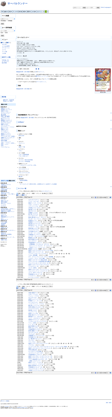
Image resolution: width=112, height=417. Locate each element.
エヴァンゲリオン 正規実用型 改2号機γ (39, 261)
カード (28, 193)
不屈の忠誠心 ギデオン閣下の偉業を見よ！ (13, 208)
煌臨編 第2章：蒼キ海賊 (22, 71)
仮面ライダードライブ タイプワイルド (38, 264)
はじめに (4, 44)
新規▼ (10, 11)
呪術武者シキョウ (33, 228)
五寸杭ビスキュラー (6, 121)
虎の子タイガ (32, 211)
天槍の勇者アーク (33, 292)
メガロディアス (5, 117)
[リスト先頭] (110, 279)
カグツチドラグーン (33, 199)
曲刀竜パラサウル (33, 214)
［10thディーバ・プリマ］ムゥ (36, 247)
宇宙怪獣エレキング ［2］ (35, 274)
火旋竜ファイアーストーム (35, 370)
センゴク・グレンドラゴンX (36, 236)
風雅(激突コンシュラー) (7, 217)
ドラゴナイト (32, 275)
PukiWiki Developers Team (22, 407)
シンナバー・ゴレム (33, 226)
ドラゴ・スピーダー (33, 201)
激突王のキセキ (5, 192)
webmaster (7, 406)
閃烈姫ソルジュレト (6, 109)
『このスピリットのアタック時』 (28, 165)
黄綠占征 (3, 233)
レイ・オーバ (32, 324)
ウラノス (3, 214)
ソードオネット (5, 132)
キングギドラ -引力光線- (35, 351)
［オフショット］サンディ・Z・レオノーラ (40, 245)
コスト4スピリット (24, 169)
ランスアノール (32, 311)
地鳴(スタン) (4, 227)
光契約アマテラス (6, 184)
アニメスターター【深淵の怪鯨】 (10, 136)
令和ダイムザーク (6, 188)
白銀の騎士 (4, 186)
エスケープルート (6, 112)
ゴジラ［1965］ (32, 268)
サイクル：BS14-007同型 (26, 160)
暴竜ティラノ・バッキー (35, 362)
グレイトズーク (5, 125)
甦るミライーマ (5, 119)
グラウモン (31, 345)
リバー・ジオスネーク (34, 318)
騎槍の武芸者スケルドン (35, 365)
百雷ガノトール (5, 108)
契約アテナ (4, 215)
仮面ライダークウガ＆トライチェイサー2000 (40, 250)
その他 (4, 53)
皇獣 (20, 147)
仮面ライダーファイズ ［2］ (36, 252)
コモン (20, 150)
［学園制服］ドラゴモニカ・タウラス (38, 244)
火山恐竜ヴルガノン (33, 231)
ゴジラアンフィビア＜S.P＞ (36, 353)
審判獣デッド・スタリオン (35, 316)
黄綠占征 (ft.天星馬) (6, 234)
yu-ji (11, 408)
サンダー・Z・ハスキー (34, 233)
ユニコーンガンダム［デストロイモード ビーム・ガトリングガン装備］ (48, 346)
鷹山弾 (20, 176)
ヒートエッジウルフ (33, 277)
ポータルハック (5, 113)
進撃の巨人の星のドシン (7, 211)
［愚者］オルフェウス (34, 361)
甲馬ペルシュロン (33, 327)
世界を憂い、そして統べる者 (9, 194)
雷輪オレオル (4, 129)
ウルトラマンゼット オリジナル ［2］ (38, 263)
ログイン (39, 11)
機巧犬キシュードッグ (42, 76)
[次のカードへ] (38, 69)
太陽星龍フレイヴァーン (35, 234)
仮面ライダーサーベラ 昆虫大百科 (37, 260)
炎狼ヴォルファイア (33, 299)
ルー (2, 218)
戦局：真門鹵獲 (5, 116)
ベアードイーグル (33, 206)
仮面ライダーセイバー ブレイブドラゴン (39, 348)
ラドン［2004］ (32, 323)
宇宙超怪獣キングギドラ (35, 242)
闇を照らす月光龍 (6, 210)
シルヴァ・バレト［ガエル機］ (36, 258)
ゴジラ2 (3, 199)
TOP (2, 11)
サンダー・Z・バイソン (34, 218)
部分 (6, 32)
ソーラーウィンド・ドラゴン (36, 304)
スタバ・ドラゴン (33, 294)
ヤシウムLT (31, 334)
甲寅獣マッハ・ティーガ (35, 300)
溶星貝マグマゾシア (33, 319)
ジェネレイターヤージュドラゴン (37, 321)
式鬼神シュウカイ (33, 212)
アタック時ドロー (23, 156)
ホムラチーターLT (33, 332)
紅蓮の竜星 (4, 190)
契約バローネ (4, 200)
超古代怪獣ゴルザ (33, 239)
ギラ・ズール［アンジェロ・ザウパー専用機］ (41, 256)
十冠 (23, 147)
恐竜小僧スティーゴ (33, 315)
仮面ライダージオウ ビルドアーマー (38, 343)
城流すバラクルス (6, 135)
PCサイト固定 (5, 401)
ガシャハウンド (5, 139)
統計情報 (4, 62)
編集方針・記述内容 (8, 100)
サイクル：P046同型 (24, 161)
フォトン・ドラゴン (33, 296)
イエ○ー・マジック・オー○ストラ (10, 237)
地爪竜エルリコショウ (34, 223)
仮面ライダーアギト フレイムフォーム (38, 269)
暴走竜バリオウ (32, 310)
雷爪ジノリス (4, 128)
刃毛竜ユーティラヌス (34, 207)
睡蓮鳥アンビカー (33, 249)
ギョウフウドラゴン (33, 230)
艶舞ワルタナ (4, 124)
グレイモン (31, 340)
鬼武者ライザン (32, 209)
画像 (23, 193)
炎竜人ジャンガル (33, 313)
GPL (32, 407)
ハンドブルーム (5, 147)
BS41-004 (21, 135)
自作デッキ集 (6, 57)
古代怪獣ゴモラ (32, 337)
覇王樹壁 (3, 115)
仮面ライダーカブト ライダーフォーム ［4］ (40, 357)
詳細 (19, 193)
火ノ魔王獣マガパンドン (35, 338)
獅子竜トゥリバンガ (33, 305)
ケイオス (3, 206)
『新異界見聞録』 (23, 180)
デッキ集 (4, 51)
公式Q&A (21, 122)
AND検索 (3, 20)
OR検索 (10, 20)
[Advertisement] (8, 80)
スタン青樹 (4, 222)
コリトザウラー (32, 241)
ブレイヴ (46, 79)
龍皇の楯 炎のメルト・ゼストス (37, 217)
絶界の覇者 (4, 140)
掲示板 (20, 11)
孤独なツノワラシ (6, 133)
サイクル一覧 (22, 188)
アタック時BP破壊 (24, 154)
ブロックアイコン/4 (24, 172)
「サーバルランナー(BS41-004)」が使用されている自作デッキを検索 (38, 184)
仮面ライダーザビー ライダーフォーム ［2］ (40, 356)
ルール (4, 49)
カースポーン (4, 131)
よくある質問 (6, 46)
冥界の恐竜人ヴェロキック (35, 307)
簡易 (33, 193)
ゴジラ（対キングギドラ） (35, 272)
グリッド (38, 193)
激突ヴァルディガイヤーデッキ (9, 230)
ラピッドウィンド (6, 141)
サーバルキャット (41, 81)
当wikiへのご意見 (7, 101)
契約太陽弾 (4, 202)
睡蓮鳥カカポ (32, 237)
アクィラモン (32, 342)
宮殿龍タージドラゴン (34, 222)
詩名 (2, 145)
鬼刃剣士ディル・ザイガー (35, 225)
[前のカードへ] (36, 69)
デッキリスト (5, 61)
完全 (2, 32)
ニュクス (3, 204)
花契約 (3, 225)
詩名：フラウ (4, 144)
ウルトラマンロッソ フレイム (36, 368)
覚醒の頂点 (4, 239)
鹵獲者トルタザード (6, 120)
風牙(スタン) (4, 219)
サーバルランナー (18, 3)
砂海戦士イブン (32, 220)
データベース (6, 48)
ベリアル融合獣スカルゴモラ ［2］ (38, 359)
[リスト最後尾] (110, 197)
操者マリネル (4, 111)
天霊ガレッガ (4, 196)
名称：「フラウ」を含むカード (9, 143)
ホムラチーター (32, 297)
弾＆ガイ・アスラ (6, 203)
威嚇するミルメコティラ (7, 137)
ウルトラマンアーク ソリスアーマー (38, 271)
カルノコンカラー (6, 123)
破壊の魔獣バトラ (33, 330)
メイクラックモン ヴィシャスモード (38, 253)
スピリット (41, 71)
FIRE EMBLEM (32, 349)
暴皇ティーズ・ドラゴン (35, 203)
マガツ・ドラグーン (33, 204)
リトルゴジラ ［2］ (33, 266)
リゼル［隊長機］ (33, 255)
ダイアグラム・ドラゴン (7, 127)
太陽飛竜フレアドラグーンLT (36, 335)
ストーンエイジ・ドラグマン (36, 364)
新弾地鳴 (3, 223)
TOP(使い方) (5, 60)
